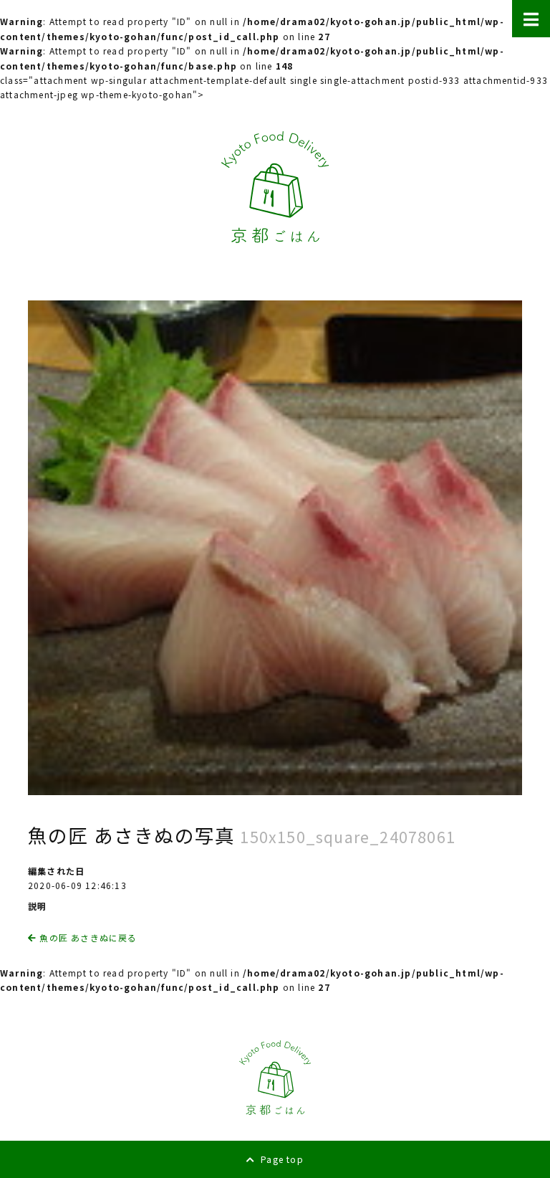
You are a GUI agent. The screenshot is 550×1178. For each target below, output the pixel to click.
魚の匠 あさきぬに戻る (87, 937)
